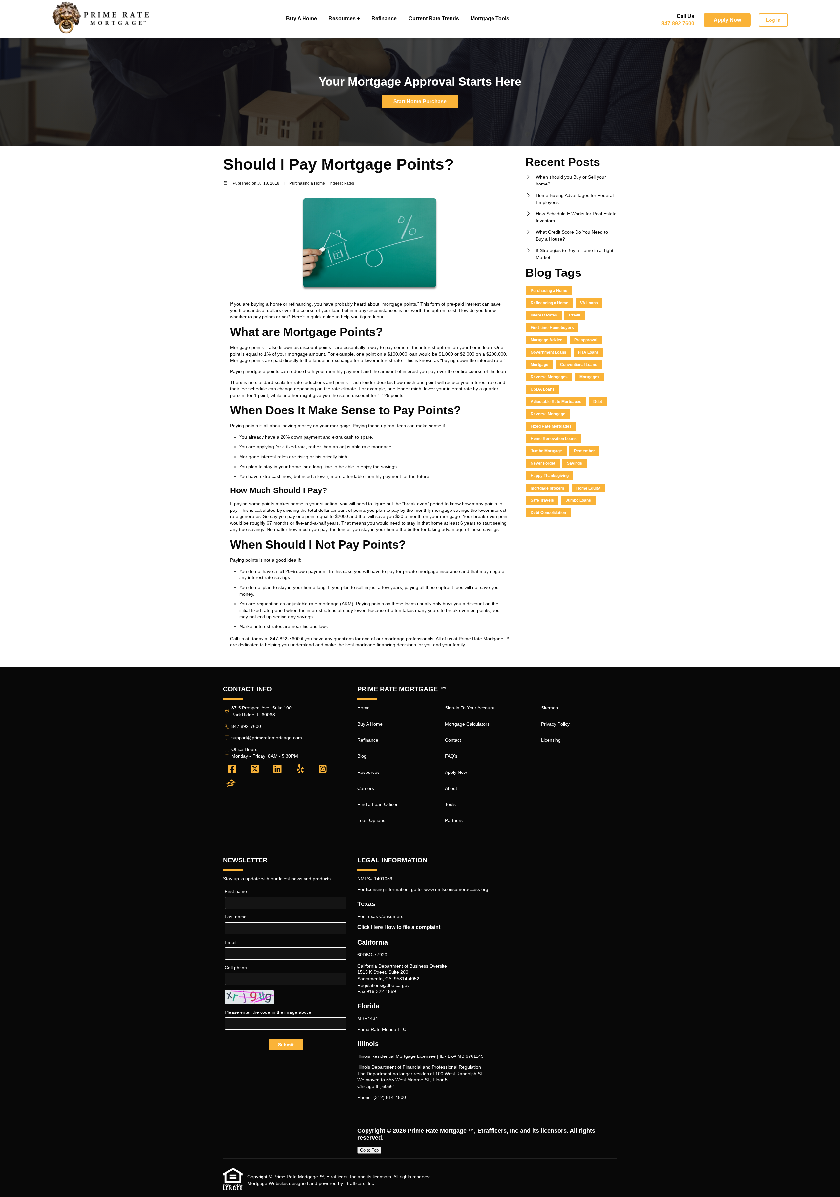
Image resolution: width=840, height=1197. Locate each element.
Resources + (344, 18)
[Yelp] (300, 769)
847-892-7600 (678, 23)
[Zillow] (231, 784)
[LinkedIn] (277, 769)
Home (363, 707)
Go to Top (369, 1150)
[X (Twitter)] (255, 769)
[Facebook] (232, 769)
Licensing (551, 740)
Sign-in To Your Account (469, 707)
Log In (773, 20)
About (451, 788)
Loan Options (371, 820)
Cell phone (236, 967)
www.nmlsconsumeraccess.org (456, 889)
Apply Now (727, 20)
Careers (365, 788)
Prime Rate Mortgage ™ (441, 1130)
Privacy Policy (555, 724)
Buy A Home (301, 18)
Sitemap (549, 707)
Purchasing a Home (307, 183)
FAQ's (451, 756)
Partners (454, 820)
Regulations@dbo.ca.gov (383, 985)
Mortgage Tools (490, 18)
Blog (362, 756)
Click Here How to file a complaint (398, 927)
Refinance (384, 18)
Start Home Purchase (420, 101)
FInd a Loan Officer (377, 804)
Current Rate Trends (434, 18)
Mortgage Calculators (467, 724)
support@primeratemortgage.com (266, 737)
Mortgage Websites (267, 1183)
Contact (453, 740)
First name (236, 891)
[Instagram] (322, 769)
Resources (368, 772)
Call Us (685, 16)
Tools (450, 804)
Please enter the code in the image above (268, 1012)
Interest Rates (341, 183)
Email (230, 942)
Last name (236, 916)
